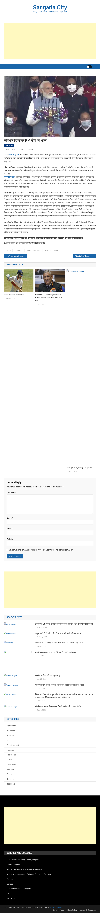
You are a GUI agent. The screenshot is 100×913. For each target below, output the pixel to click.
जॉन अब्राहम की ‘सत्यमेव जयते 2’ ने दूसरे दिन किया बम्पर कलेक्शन (17, 256)
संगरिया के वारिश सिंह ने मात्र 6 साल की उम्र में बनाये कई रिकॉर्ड (59, 642)
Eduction (10, 740)
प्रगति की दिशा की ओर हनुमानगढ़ (47, 675)
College (10, 884)
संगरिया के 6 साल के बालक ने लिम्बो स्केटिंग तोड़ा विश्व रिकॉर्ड (58, 706)
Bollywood (11, 731)
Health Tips (11, 755)
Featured (10, 750)
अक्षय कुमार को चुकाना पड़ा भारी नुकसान (79, 468)
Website (10, 539)
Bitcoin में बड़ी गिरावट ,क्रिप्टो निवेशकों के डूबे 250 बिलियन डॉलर (85, 256)
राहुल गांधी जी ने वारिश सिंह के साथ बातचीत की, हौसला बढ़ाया (58, 633)
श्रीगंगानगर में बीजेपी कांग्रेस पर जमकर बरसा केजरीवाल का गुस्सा (59, 685)
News (62, 910)
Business (10, 735)
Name (10, 518)
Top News (9, 145)
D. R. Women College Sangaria (19, 889)
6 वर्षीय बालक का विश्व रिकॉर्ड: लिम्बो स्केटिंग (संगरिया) (56, 652)
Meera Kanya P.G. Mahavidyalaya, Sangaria (24, 869)
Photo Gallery (72, 910)
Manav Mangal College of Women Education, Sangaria (29, 874)
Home (55, 910)
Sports (9, 774)
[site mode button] (89, 66)
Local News (11, 765)
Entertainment (13, 745)
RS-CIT (10, 894)
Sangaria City (50, 7)
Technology (11, 779)
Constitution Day (33, 250)
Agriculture (11, 726)
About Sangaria (13, 864)
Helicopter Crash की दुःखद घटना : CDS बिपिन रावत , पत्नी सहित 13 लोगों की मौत (48, 298)
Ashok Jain (11, 898)
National (10, 769)
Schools (10, 879)
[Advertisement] (50, 41)
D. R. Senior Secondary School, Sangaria (23, 860)
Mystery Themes (55, 907)
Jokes (9, 760)
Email (9, 529)
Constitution (18, 250)
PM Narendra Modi (51, 250)
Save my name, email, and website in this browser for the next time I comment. (41, 550)
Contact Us (92, 910)
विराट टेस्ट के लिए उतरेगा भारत (14, 295)
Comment (11, 493)
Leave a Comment (26, 149)
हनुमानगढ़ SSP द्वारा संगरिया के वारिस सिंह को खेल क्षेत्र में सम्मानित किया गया (64, 624)
